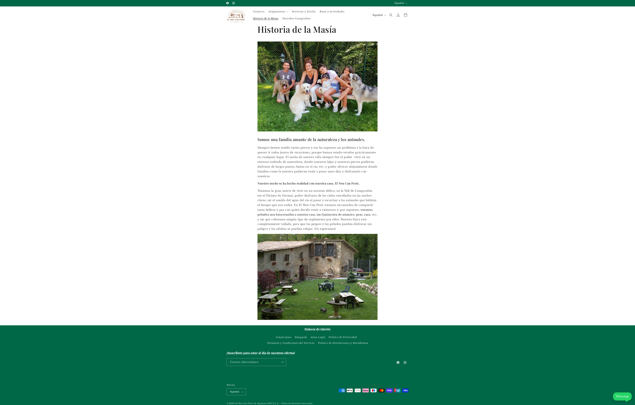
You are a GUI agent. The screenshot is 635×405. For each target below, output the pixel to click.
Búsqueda (301, 337)
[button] (278, 11)
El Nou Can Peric (244, 403)
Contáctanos (284, 337)
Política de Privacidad (343, 337)
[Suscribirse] (282, 362)
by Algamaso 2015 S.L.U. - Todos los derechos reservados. (283, 403)
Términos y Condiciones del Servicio (291, 343)
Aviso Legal (318, 337)
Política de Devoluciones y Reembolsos (343, 343)
